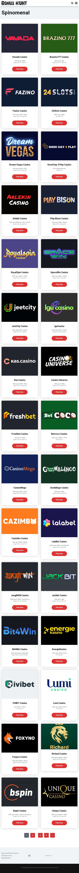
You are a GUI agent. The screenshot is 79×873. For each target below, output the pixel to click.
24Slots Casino (59, 111)
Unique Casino (59, 810)
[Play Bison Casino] (59, 214)
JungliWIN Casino (20, 595)
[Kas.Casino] (20, 375)
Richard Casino (59, 753)
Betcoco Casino (59, 434)
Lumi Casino (59, 703)
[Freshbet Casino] (20, 429)
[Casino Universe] (59, 375)
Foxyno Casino (19, 757)
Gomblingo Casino (59, 487)
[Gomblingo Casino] (59, 483)
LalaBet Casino (59, 541)
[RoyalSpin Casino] (20, 267)
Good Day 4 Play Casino (59, 164)
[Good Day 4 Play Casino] (59, 160)
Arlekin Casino (20, 218)
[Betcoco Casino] (59, 429)
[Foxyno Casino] (20, 752)
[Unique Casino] (59, 806)
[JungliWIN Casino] (20, 590)
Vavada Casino (19, 57)
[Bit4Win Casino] (20, 644)
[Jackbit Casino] (59, 590)
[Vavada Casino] (20, 52)
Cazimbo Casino (20, 538)
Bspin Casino (19, 810)
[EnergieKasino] (59, 644)
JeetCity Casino (20, 326)
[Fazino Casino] (20, 106)
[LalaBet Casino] (59, 537)
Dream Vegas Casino (19, 164)
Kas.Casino (19, 380)
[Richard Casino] (59, 749)
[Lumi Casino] (59, 698)
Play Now (19, 69)
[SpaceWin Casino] (59, 267)
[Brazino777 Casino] (59, 52)
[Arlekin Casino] (20, 214)
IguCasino (59, 326)
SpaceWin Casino (59, 272)
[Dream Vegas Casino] (20, 160)
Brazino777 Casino (59, 57)
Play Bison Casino (59, 218)
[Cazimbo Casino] (20, 533)
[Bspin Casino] (20, 806)
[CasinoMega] (20, 483)
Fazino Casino (20, 111)
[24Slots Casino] (59, 106)
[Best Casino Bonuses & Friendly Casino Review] (14, 3)
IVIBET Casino (20, 703)
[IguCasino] (59, 321)
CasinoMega (19, 487)
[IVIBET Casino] (20, 698)
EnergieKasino (59, 649)
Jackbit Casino (59, 595)
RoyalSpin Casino (19, 272)
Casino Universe (59, 380)
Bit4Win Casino (19, 649)
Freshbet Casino (20, 434)
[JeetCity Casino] (20, 321)
